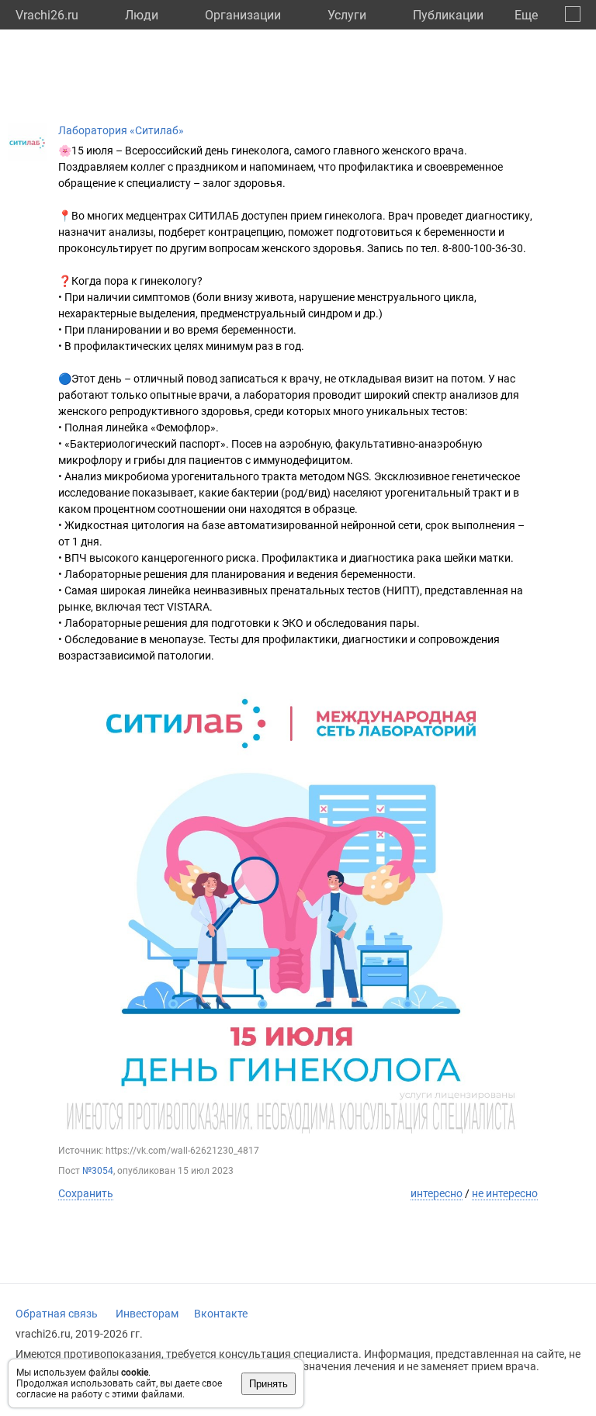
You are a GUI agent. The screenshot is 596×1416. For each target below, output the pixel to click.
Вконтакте (221, 1313)
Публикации (448, 15)
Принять (268, 1384)
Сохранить (85, 1193)
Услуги (346, 15)
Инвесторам (147, 1313)
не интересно (505, 1193)
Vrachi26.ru (47, 15)
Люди (141, 15)
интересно (437, 1193)
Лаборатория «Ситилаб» (121, 130)
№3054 (97, 1170)
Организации (243, 15)
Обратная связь (57, 1313)
